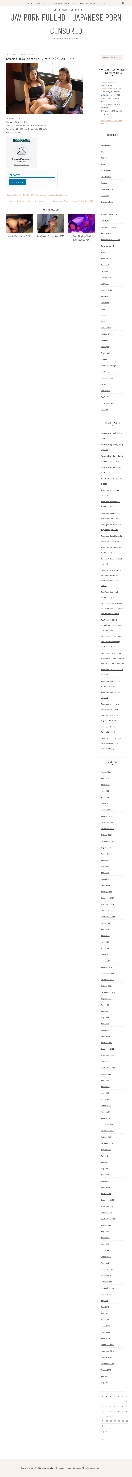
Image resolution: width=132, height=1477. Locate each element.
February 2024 (107, 961)
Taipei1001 (105, 340)
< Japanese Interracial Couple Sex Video (25, 201)
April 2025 (105, 873)
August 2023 (106, 999)
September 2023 (108, 992)
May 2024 (105, 942)
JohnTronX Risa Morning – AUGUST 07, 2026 (111, 683)
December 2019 (107, 1269)
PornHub (104, 321)
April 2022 (105, 1099)
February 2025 (107, 885)
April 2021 (105, 1175)
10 (103, 1411)
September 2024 (108, 917)
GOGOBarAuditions (108, 227)
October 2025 (106, 835)
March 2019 (105, 1326)
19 (111, 1416)
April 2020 (105, 1250)
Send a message (108, 82)
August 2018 (106, 1370)
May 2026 (105, 791)
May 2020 (105, 1244)
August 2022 (106, 1074)
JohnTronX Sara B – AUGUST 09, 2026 (112, 672)
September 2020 (108, 1219)
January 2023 (106, 1043)
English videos (107, 202)
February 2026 (107, 810)
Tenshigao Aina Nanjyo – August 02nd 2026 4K (110, 718)
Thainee (104, 359)
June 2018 (105, 1376)
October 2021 (106, 1137)
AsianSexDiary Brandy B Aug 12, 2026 (50, 236)
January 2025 (106, 892)
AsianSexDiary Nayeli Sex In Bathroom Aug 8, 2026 (112, 458)
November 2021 (107, 1131)
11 (106, 1411)
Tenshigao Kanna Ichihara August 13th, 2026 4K (111, 515)
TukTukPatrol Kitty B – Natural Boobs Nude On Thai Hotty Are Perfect (112, 625)
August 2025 (106, 848)
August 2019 (106, 1294)
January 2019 (106, 1338)
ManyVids (105, 284)
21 (118, 1416)
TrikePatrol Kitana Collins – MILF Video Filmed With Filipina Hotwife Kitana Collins (111, 578)
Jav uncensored (12, 54)
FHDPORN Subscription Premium (67, 9)
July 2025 (105, 854)
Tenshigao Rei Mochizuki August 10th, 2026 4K (111, 527)
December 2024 (107, 898)
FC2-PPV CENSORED (109, 215)
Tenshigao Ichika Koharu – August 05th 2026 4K (111, 706)
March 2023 (106, 1030)
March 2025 (106, 879)
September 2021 (107, 1143)
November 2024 (107, 904)
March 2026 (106, 804)
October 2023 (106, 986)
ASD (104, 3)
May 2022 (105, 1093)
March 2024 (106, 955)
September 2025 (108, 841)
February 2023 (107, 1036)
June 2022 (105, 1087)
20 (115, 1416)
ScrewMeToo (106, 328)
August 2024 (106, 923)
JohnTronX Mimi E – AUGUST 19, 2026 (112, 492)
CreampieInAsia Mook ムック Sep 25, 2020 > (74, 201)
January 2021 (106, 1194)
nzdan (103, 309)
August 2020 (106, 1225)
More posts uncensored (85, 3)
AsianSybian (106, 170)
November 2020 (107, 1206)
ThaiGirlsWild (106, 353)
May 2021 (104, 1169)
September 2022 (108, 1068)
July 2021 (104, 1156)
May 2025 (105, 866)
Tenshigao (105, 347)
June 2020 (105, 1238)
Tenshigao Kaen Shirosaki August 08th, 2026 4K (111, 538)
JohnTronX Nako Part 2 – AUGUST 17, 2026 (110, 504)
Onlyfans (104, 315)
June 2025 (105, 860)
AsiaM (103, 164)
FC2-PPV (104, 208)
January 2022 (106, 1118)
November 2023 (107, 980)
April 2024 (105, 948)
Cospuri (104, 183)
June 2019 (105, 1307)
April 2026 (105, 797)
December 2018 (107, 1345)
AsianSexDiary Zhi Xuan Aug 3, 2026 (112, 481)
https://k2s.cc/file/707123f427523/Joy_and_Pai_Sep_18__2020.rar (37, 195)
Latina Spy (105, 271)
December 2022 (107, 1049)
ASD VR (104, 158)
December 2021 (107, 1124)
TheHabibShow (107, 378)
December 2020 (107, 1200)
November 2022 (107, 1055)
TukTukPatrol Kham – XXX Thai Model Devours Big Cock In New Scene (111, 642)
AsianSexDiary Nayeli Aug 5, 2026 (112, 470)
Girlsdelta (105, 221)
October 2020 (106, 1213)
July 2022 (105, 1080)
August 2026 (106, 772)
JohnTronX (105, 265)
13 (115, 1411)
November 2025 (107, 829)
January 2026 (106, 816)
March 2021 (105, 1181)
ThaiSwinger (106, 372)
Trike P (103, 384)
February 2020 (107, 1263)
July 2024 (105, 929)
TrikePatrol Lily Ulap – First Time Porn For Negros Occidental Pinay (111, 743)
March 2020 (106, 1257)
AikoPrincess (106, 145)
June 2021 (105, 1162)
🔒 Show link (17, 182)
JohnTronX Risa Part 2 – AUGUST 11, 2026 (110, 594)
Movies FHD (105, 296)
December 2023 (107, 973)
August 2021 (106, 1150)
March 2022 (106, 1106)
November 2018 (107, 1351)
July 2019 (104, 1301)
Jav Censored (43, 3)
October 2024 (106, 911)
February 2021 (106, 1187)
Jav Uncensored (61, 3)
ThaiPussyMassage (108, 366)
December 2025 (107, 822)
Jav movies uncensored (110, 240)
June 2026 (105, 785)
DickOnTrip (105, 196)
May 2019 (104, 1313)
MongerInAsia (106, 290)
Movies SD (105, 303)
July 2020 (105, 1231)
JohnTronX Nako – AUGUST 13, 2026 (111, 561)
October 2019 (106, 1282)
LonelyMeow (106, 277)
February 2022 (107, 1112)
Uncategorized (107, 403)
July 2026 (105, 778)
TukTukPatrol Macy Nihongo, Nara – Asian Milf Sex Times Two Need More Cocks (112, 608)
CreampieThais (107, 189)
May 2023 (105, 1017)
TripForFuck (105, 391)
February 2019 (106, 1332)
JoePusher (105, 252)
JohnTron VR (106, 259)
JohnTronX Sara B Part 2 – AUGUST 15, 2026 (111, 550)
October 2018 (106, 1357)
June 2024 (105, 936)
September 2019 (107, 1288)
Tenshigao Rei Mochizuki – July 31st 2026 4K (111, 729)
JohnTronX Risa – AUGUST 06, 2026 (111, 695)
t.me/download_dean (111, 88)
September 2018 (107, 1364)
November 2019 (107, 1276)
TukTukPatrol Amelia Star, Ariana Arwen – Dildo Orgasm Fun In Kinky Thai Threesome (112, 658)
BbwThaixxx (106, 177)
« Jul (103, 1439)
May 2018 (105, 1382)
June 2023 (105, 1011)
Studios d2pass (107, 334)
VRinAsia (104, 410)
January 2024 (106, 967)
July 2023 (105, 1005)
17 (103, 1416)
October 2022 (106, 1062)
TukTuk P (104, 397)
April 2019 (105, 1320)
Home (30, 3)
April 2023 (105, 1024)
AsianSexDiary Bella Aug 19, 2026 (20, 236)
